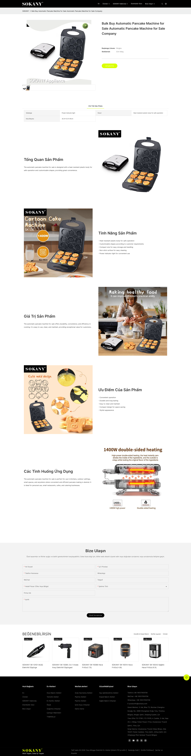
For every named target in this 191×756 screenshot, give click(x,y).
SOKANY (25, 11)
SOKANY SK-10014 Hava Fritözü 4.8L (122, 666)
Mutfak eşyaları (156, 634)
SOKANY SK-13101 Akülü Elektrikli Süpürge (32, 666)
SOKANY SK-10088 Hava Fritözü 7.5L (92, 666)
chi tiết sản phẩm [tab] (95, 106)
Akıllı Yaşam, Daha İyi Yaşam (33, 753)
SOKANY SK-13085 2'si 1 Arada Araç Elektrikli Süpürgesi (65, 666)
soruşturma (109, 66)
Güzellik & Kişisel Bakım (141, 634)
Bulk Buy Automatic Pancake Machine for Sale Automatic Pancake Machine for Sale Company (67, 11)
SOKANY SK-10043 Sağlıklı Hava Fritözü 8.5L (153, 666)
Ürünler (165, 634)
